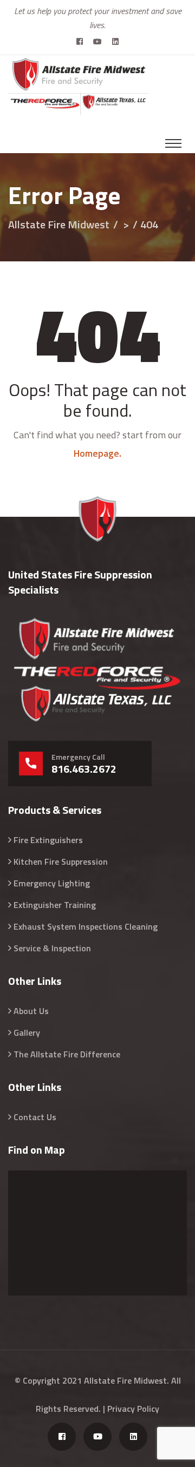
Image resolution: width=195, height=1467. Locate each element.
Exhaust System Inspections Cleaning (86, 926)
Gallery (27, 1032)
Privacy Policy (133, 1408)
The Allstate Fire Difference (67, 1054)
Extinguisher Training (55, 904)
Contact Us (35, 1116)
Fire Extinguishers (48, 839)
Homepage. (97, 453)
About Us (31, 1010)
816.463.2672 (83, 768)
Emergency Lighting (52, 883)
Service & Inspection (52, 948)
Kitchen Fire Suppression (61, 861)
